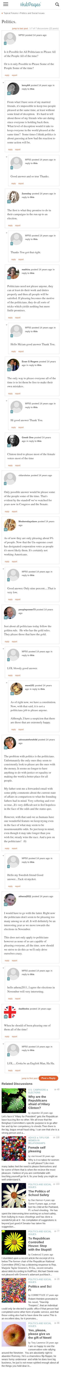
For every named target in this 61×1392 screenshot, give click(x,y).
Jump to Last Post (20, 28)
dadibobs (24, 1009)
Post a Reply (48, 1078)
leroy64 (26, 85)
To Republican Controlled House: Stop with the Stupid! (40, 1244)
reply (7, 75)
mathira (26, 269)
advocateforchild (28, 739)
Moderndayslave (28, 521)
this (32, 89)
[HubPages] (30, 5)
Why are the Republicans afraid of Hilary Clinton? (39, 1102)
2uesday (26, 193)
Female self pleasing (36, 1149)
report (14, 75)
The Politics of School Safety (39, 1193)
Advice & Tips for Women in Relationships (38, 1140)
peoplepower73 (27, 609)
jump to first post (30, 1078)
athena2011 (25, 896)
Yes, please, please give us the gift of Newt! (40, 1334)
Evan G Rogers (30, 361)
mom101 (29, 685)
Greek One (28, 437)
